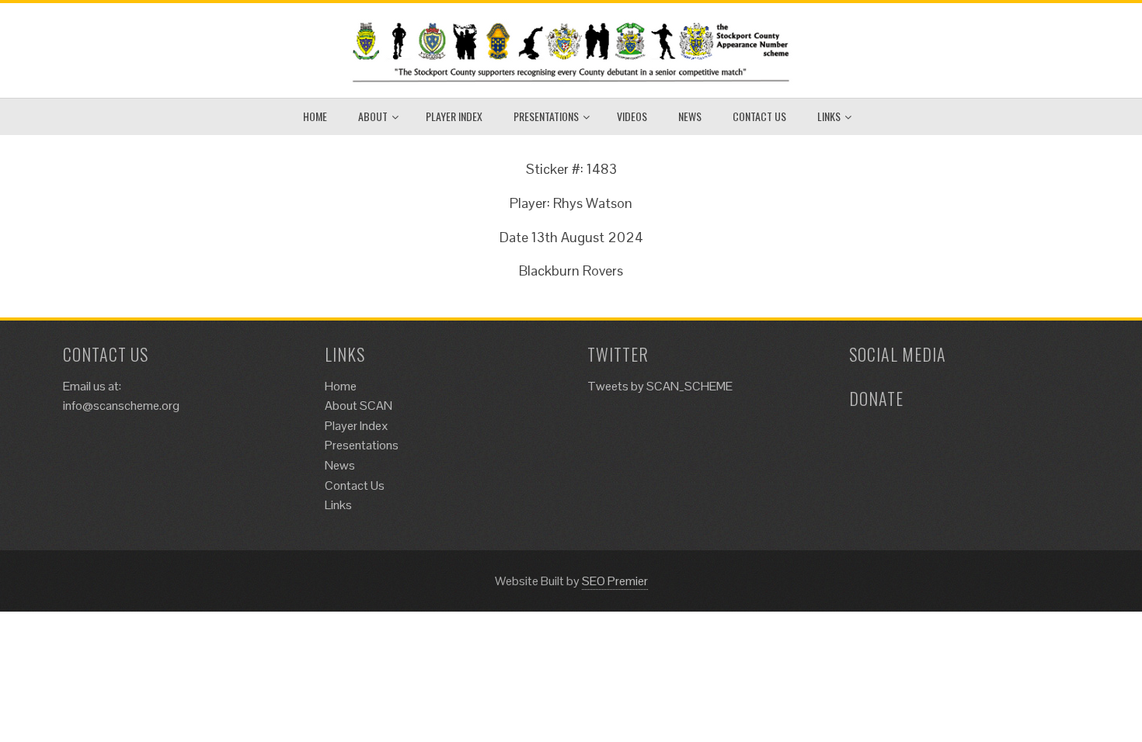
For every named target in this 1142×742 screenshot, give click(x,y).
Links (829, 116)
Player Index (454, 116)
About (373, 116)
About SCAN (358, 405)
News (690, 116)
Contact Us (759, 116)
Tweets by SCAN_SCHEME (660, 386)
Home (315, 116)
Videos (632, 116)
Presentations (546, 116)
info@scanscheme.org (121, 405)
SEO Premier (615, 581)
